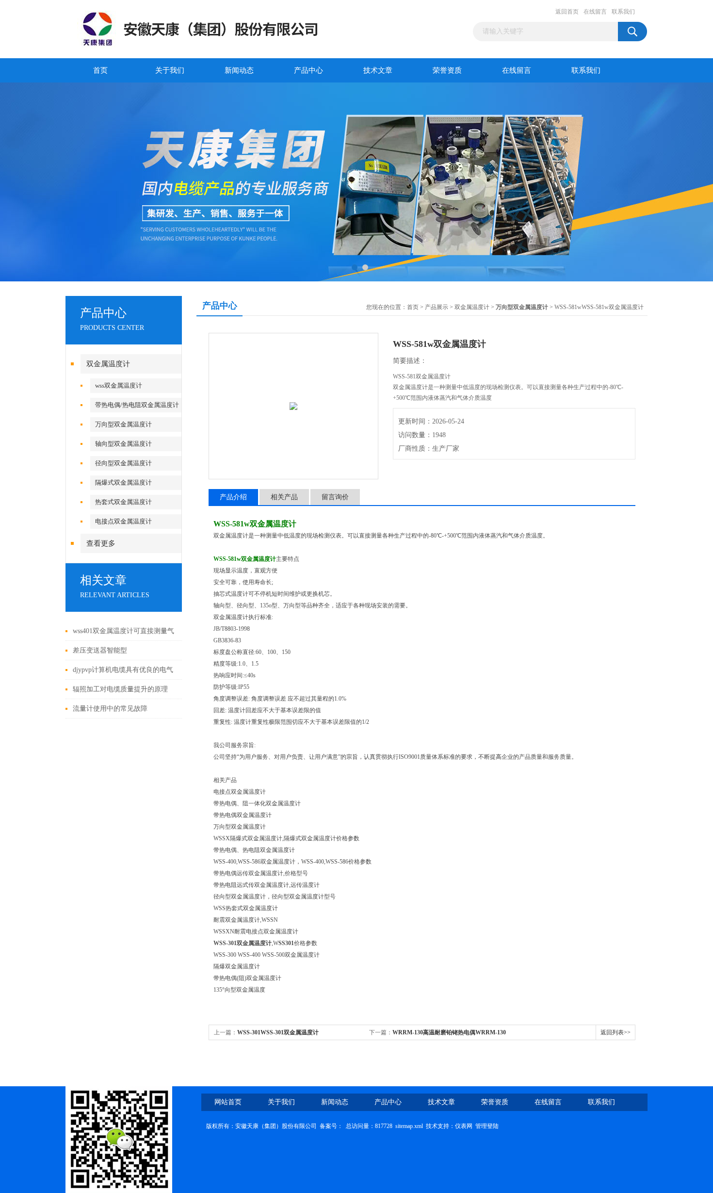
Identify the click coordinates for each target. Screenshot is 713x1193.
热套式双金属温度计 (123, 502)
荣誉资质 (447, 70)
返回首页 (567, 11)
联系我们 (623, 11)
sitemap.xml (409, 1126)
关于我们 (169, 70)
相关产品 (284, 497)
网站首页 (228, 1102)
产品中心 (308, 70)
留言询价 (335, 497)
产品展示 (436, 307)
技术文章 (377, 70)
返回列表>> (615, 1032)
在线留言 (595, 11)
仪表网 (463, 1126)
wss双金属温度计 (118, 385)
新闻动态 (239, 70)
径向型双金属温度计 (123, 463)
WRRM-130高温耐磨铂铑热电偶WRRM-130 (449, 1032)
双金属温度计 (108, 364)
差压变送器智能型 (100, 650)
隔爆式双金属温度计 (123, 482)
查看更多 (100, 543)
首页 (100, 70)
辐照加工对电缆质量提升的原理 (120, 689)
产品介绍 (233, 497)
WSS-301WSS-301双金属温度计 (278, 1032)
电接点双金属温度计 (123, 521)
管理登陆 (487, 1126)
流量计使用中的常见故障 (110, 708)
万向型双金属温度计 (123, 424)
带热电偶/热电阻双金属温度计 (137, 405)
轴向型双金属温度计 (123, 443)
